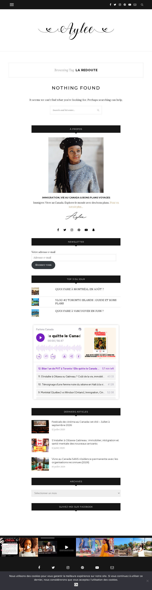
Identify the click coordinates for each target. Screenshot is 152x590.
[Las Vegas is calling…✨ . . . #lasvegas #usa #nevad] (85, 547)
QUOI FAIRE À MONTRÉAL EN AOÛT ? (79, 289)
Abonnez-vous (43, 264)
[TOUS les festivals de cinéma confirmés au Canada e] (9, 547)
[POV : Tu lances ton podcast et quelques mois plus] (47, 547)
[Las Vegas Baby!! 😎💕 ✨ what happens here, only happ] (104, 547)
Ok (76, 584)
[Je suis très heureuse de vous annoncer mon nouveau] (28, 547)
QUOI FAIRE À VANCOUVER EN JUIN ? (79, 311)
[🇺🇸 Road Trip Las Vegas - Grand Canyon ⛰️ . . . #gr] (123, 547)
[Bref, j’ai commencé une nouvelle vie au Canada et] (66, 547)
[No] (147, 581)
